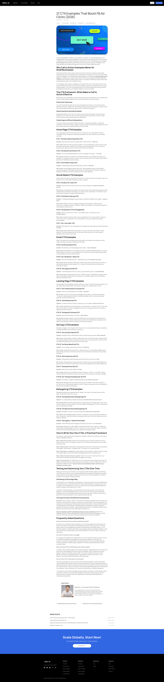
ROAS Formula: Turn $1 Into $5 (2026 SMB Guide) (92, 603)
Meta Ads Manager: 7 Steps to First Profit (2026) (66, 603)
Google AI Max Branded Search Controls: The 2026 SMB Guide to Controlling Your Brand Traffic (69, 622)
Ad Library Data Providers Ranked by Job (58, 620)
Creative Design (65, 23)
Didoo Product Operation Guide (56, 625)
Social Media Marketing (90, 23)
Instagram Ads (81, 23)
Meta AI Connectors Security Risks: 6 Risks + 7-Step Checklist (62, 617)
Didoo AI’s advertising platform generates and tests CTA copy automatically (76, 511)
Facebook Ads (73, 23)
